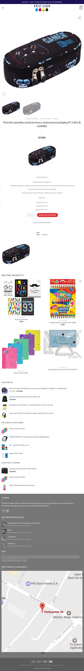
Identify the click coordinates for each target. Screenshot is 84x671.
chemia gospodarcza (12, 557)
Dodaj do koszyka (47, 215)
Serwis (43, 665)
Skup (37, 665)
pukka (64, 557)
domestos (23, 557)
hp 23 (35, 557)
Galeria (49, 665)
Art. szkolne (45, 119)
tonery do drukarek (73, 557)
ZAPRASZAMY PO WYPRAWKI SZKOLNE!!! (24, 523)
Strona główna (32, 119)
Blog (63, 665)
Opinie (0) (44, 234)
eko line (29, 557)
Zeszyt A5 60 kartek (21, 319)
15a (3, 557)
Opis (38, 234)
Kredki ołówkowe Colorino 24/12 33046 (63, 322)
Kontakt (56, 665)
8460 (9, 530)
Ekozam (48, 668)
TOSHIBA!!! (12, 537)
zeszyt (24, 560)
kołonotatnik (50, 557)
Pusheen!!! (11, 543)
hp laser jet (42, 557)
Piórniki (55, 119)
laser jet (58, 557)
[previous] (6, 56)
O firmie (22, 665)
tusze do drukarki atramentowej (11, 560)
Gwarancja (30, 665)
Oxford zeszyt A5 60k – (21, 373)
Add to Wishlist (78, 23)
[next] (78, 56)
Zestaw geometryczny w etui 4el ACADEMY (62, 369)
